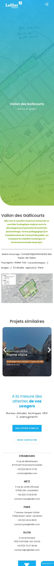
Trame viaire (16, 355)
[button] (4, 349)
